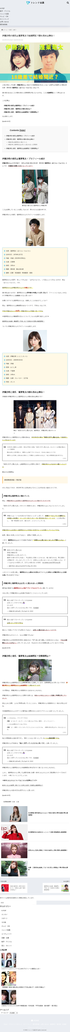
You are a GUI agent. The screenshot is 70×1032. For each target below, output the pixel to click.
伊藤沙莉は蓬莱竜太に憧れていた (17, 142)
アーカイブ (4, 1013)
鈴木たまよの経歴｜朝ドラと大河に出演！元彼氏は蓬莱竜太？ (22, 785)
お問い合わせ (4, 22)
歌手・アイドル (5, 11)
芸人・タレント (7, 945)
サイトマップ (4, 19)
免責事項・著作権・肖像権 (58, 1024)
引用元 (64, 458)
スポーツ (4, 918)
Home (5, 1024)
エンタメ (4, 914)
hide (22, 130)
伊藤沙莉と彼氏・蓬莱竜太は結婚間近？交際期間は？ (22, 148)
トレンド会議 (37, 2)
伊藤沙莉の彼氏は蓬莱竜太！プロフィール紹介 (20, 135)
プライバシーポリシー (15, 1024)
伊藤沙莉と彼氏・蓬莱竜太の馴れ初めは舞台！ (20, 139)
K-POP (2, 8)
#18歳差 (36, 608)
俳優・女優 (15, 801)
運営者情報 (3, 24)
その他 (4, 922)
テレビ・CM (4, 16)
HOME (36, 1021)
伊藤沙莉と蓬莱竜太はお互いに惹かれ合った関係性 (22, 144)
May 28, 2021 (32, 566)
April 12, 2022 (28, 611)
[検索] (34, 903)
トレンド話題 (4, 14)
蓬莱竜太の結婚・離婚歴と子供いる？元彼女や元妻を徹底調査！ (23, 321)
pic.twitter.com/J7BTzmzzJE (51, 562)
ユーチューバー (7, 934)
